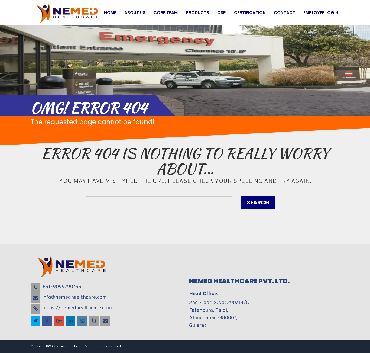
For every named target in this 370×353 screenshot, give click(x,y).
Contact (284, 12)
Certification (250, 12)
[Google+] (59, 321)
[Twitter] (36, 321)
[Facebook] (47, 321)
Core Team (166, 12)
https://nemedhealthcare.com (77, 308)
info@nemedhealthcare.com (74, 297)
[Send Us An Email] (105, 321)
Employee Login (320, 12)
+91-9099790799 (62, 287)
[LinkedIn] (71, 321)
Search (258, 202)
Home (110, 12)
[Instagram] (82, 321)
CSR (221, 12)
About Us (134, 12)
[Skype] (94, 321)
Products (197, 12)
